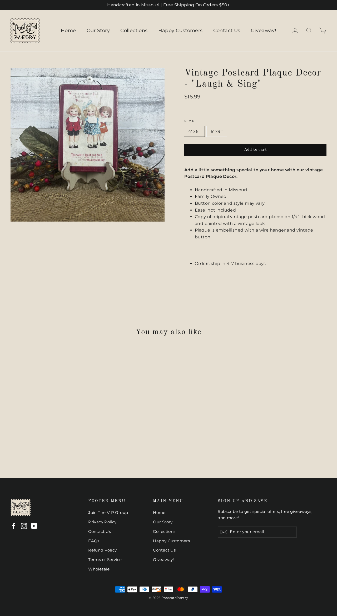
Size (189, 121)
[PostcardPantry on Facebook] (14, 526)
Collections (133, 30)
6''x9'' (217, 131)
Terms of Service (105, 559)
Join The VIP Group (108, 512)
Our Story (98, 30)
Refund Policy (102, 550)
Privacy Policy (102, 522)
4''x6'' (194, 131)
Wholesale (99, 569)
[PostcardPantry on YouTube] (34, 526)
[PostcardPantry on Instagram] (24, 526)
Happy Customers (180, 30)
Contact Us (226, 30)
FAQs (94, 541)
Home (68, 30)
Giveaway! (263, 30)
